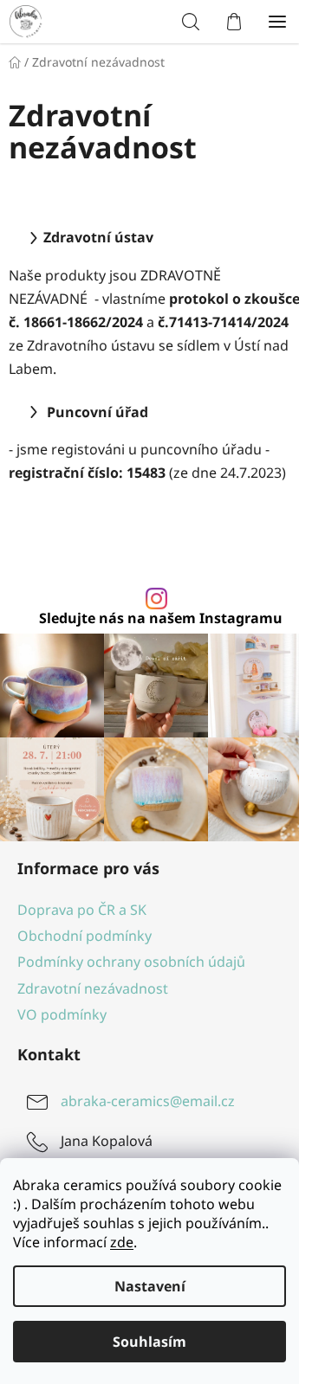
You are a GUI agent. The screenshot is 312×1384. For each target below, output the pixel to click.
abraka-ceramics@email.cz (148, 1100)
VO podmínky (62, 1014)
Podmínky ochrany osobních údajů (131, 961)
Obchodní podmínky (84, 935)
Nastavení (149, 1286)
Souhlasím (149, 1341)
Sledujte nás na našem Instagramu (161, 618)
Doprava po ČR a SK (81, 909)
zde (121, 1242)
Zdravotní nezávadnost (92, 988)
